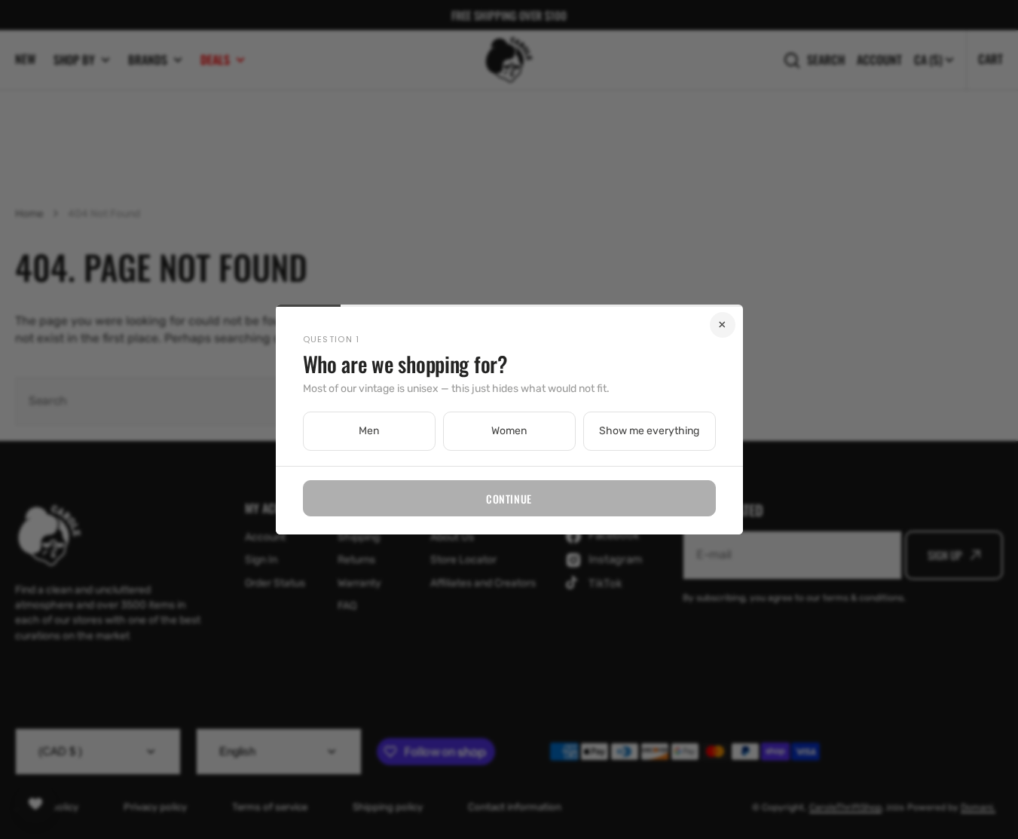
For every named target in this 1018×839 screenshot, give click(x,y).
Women (509, 430)
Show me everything (649, 430)
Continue (508, 499)
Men (369, 430)
